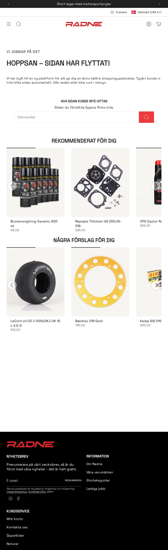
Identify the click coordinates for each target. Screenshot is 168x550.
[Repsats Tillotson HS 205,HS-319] (100, 182)
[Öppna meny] (8, 24)
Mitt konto (15, 519)
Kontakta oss (17, 527)
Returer (13, 544)
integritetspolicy (17, 491)
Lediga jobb (95, 489)
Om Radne (94, 464)
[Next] (159, 4)
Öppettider (15, 535)
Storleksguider (98, 480)
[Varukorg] (159, 24)
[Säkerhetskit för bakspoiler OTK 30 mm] (35, 182)
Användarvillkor (37, 491)
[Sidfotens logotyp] (31, 444)
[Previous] (8, 4)
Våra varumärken (99, 472)
